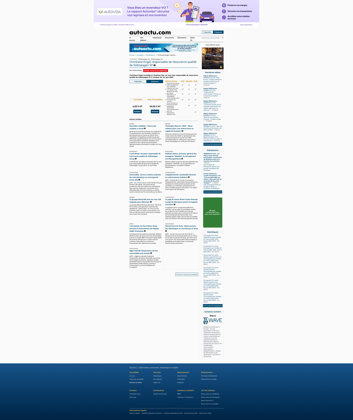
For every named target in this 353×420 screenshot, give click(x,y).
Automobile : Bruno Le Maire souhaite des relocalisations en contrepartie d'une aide (145, 177)
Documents (169, 38)
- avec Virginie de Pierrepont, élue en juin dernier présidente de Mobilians (213, 162)
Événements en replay (208, 379)
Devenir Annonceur (160, 394)
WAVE (179, 394)
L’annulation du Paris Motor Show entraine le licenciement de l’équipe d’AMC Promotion (144, 228)
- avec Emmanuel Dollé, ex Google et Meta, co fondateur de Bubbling (212, 181)
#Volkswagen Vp (144, 59)
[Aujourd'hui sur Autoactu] (163, 32)
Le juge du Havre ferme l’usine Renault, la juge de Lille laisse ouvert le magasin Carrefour (181, 202)
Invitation (180, 382)
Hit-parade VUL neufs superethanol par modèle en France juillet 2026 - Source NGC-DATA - (212, 239)
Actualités (140, 55)
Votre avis (132, 397)
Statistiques (157, 38)
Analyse (131, 123)
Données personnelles (191, 413)
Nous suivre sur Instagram (210, 397)
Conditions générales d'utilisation (151, 413)
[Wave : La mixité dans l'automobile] (213, 320)
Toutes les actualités (136, 379)
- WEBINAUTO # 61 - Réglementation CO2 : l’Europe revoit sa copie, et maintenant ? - (212, 137)
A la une (132, 376)
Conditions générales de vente (173, 413)
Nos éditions (143, 39)
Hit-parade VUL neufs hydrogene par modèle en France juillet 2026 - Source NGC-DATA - (212, 249)
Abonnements (182, 376)
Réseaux (167, 123)
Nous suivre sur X (207, 401)
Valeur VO (192, 39)
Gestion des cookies (205, 413)
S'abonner (218, 32)
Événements (181, 38)
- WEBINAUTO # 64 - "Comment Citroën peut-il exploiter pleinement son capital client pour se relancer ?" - (212, 105)
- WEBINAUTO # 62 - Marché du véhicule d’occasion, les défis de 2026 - (212, 127)
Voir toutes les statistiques (213, 306)
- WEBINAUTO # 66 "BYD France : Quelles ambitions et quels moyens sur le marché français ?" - (212, 80)
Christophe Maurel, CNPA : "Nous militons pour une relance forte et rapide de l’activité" (179, 128)
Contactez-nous (134, 394)
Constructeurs (133, 172)
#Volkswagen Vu (157, 59)
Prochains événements (209, 376)
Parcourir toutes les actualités (186, 274)
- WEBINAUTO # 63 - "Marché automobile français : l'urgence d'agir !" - (212, 117)
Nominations (150, 55)
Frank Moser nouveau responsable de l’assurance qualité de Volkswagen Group (145, 156)
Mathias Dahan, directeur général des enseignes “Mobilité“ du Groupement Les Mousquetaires (181, 156)
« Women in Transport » (185, 397)
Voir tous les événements (213, 144)
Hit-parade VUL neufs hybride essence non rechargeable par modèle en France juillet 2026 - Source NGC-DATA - (212, 284)
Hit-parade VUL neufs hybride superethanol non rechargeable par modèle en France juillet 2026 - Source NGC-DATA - (212, 259)
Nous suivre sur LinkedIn (209, 404)
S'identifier (207, 32)
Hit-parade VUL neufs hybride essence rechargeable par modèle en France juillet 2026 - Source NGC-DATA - (212, 272)
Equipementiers (170, 172)
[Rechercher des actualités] (223, 38)
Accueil (131, 55)
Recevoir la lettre (135, 382)
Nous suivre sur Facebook (210, 394)
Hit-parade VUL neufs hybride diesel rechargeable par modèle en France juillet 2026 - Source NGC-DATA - (212, 297)
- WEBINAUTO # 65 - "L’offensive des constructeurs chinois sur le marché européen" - (212, 93)
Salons (131, 223)
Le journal (132, 39)
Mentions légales (134, 413)
